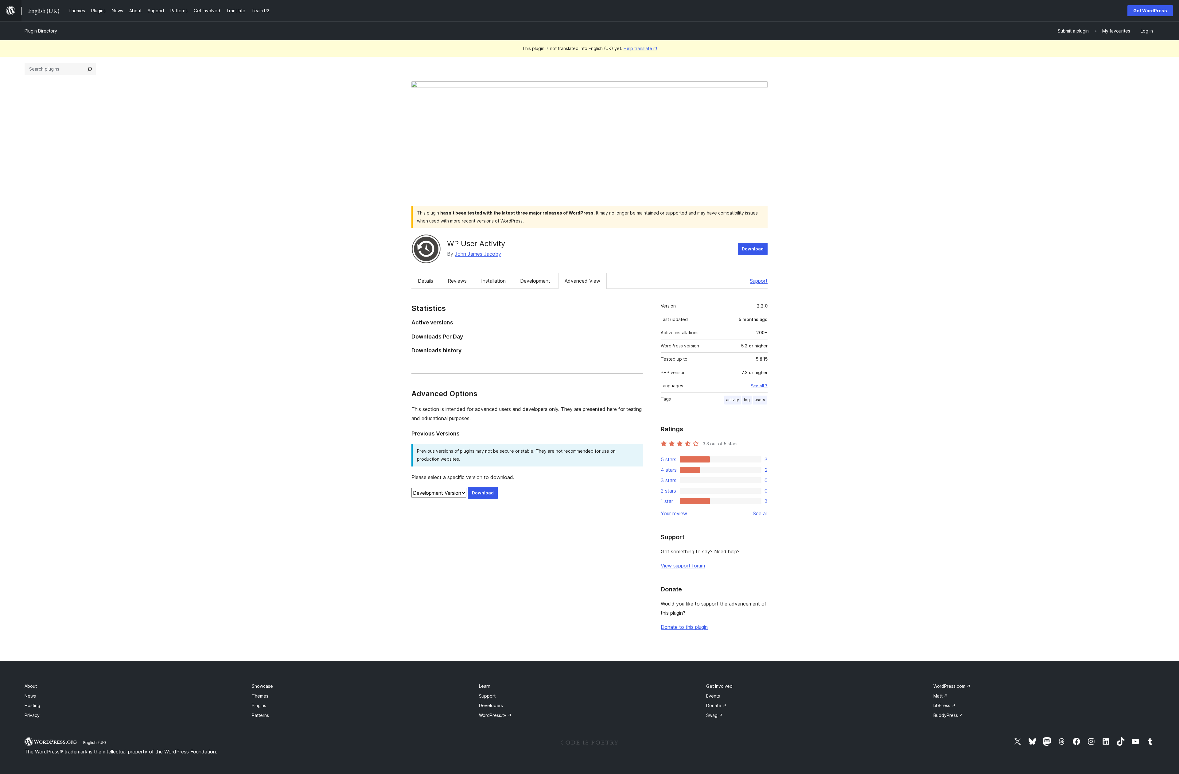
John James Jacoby (478, 254)
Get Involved (719, 686)
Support (759, 281)
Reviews (457, 281)
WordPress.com (952, 686)
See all (760, 513)
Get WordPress (1150, 10)
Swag (714, 715)
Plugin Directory (41, 30)
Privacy (32, 715)
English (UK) (94, 742)
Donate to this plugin (684, 627)
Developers (491, 705)
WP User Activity (476, 243)
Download (753, 248)
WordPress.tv (495, 715)
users (760, 399)
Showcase (262, 686)
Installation (493, 281)
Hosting (32, 705)
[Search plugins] (90, 69)
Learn (484, 686)
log (747, 399)
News (30, 696)
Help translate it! (640, 48)
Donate (716, 705)
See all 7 (759, 385)
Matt (940, 696)
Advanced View (582, 281)
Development (535, 281)
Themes (260, 696)
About (31, 686)
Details (425, 281)
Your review (674, 513)
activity (732, 399)
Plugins (259, 705)
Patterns (260, 715)
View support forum (683, 566)
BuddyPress (948, 715)
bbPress (944, 705)
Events (713, 696)
